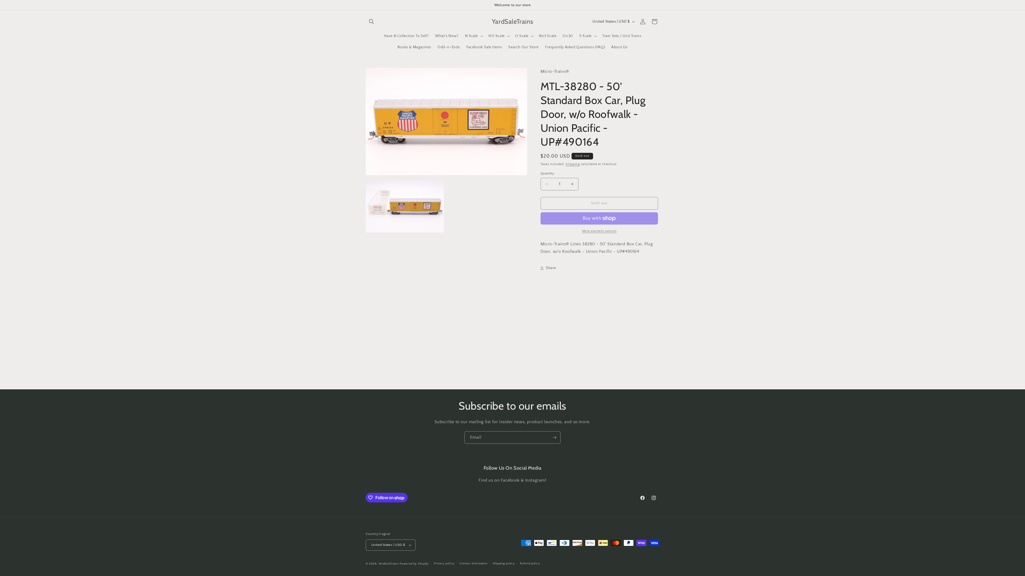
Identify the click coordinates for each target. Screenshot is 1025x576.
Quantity (547, 173)
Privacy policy (444, 563)
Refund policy (530, 563)
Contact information (473, 563)
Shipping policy (504, 563)
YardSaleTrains (389, 563)
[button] (371, 21)
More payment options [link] (599, 231)
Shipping (573, 164)
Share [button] (551, 268)
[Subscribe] (554, 437)
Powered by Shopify (414, 563)
